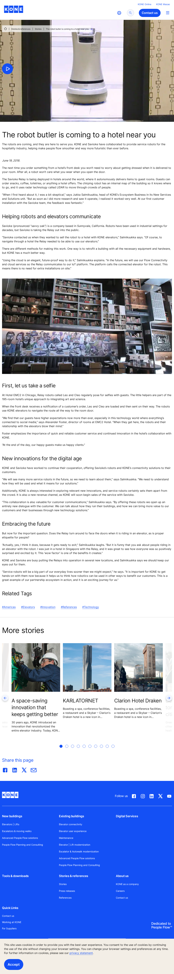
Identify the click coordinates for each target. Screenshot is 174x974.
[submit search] (130, 12)
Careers (120, 890)
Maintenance (66, 837)
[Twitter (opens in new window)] (160, 795)
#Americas (9, 607)
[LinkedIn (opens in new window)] (151, 795)
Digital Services (127, 816)
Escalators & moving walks (16, 831)
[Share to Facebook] (5, 769)
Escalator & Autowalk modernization (79, 851)
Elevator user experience (72, 831)
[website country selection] (119, 13)
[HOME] (5, 29)
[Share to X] (24, 769)
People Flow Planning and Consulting (22, 844)
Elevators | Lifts (10, 824)
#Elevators (28, 607)
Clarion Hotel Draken (138, 701)
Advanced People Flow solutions (20, 837)
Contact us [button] (150, 13)
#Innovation (47, 607)
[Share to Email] (34, 769)
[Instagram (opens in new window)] (142, 795)
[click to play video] (7, 68)
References (65, 897)
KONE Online (144, 4)
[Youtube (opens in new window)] (169, 795)
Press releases (67, 890)
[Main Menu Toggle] (167, 12)
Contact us (122, 897)
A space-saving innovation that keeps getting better (35, 707)
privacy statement (81, 953)
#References (69, 607)
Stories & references (20, 29)
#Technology (90, 607)
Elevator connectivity (70, 824)
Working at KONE (11, 922)
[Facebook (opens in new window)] (134, 795)
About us (122, 876)
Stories (38, 29)
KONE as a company (127, 884)
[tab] (61, 750)
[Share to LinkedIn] (15, 769)
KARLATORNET (80, 701)
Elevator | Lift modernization (74, 844)
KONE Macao (163, 4)
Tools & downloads (15, 876)
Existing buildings (71, 816)
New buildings (12, 816)
